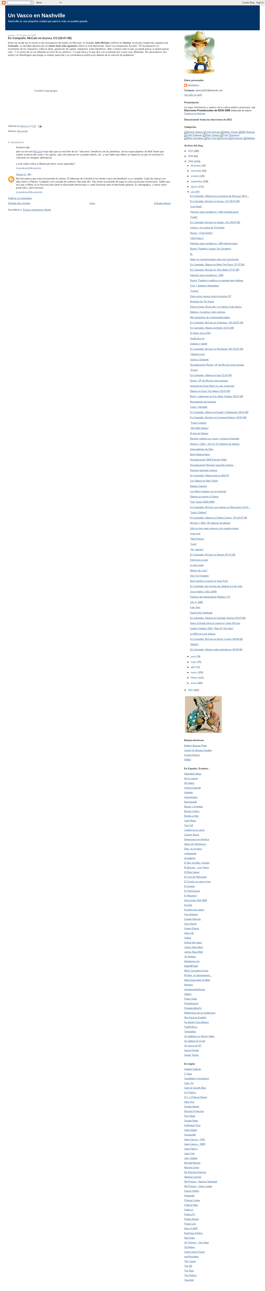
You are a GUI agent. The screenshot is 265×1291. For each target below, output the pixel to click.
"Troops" (194, 291)
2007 (191, 690)
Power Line (190, 1223)
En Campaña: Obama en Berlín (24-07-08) (212, 328)
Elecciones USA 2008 (195, 900)
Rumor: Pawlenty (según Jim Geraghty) (210, 248)
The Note (189, 1270)
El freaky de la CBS (200, 333)
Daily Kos (189, 1102)
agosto (194, 186)
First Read (189, 1116)
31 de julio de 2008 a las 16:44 (29, 192)
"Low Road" (196, 206)
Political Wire (191, 1205)
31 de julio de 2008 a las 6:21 (28, 168)
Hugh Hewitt (190, 1130)
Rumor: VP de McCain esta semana (209, 380)
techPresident (191, 1256)
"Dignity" (194, 644)
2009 (191, 156)
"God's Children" (198, 512)
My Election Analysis (195, 1172)
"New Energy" (197, 538)
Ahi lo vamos (191, 778)
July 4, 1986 (196, 602)
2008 (191, 161)
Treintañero (190, 1031)
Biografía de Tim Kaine (202, 301)
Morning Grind (191, 1167)
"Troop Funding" (198, 423)
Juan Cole (189, 1153)
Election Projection (194, 1111)
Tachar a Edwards (199, 359)
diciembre (196, 165)
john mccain (22, 131)
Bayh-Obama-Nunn (200, 454)
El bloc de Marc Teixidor (196, 863)
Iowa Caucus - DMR (194, 1144)
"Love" (193, 544)
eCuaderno (189, 858)
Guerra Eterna (191, 928)
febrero (195, 677)
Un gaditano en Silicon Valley (199, 1036)
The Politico (190, 1275)
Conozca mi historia (194, 113)
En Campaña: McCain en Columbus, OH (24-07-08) (216, 322)
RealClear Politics (193, 1233)
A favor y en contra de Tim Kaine (207, 227)
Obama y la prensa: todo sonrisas (207, 312)
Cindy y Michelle (198, 407)
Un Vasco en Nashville (36, 15)
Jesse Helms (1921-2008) (203, 591)
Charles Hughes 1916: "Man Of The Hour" (212, 628)
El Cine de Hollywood (195, 877)
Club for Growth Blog (195, 1088)
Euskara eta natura (194, 909)
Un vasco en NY (192, 1045)
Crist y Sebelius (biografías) (204, 285)
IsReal (187, 938)
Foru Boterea (191, 914)
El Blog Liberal (191, 872)
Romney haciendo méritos (203, 470)
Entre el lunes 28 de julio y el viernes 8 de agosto (216, 306)
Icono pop (195, 533)
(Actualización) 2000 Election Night (208, 459)
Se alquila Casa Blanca (196, 1022)
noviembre (196, 170)
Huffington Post (192, 1125)
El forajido (189, 886)
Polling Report (191, 1219)
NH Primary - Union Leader (198, 1186)
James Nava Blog (193, 947)
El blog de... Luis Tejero (196, 867)
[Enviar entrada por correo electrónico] (40, 126)
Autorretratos (191, 797)
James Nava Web (193, 952)
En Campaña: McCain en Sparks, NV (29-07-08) (215, 222)
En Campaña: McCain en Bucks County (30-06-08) (216, 639)
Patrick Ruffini (191, 1191)
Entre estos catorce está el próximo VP (210, 296)
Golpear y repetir (198, 343)
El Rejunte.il (190, 895)
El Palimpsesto (192, 891)
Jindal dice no (197, 338)
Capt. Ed (188, 1083)
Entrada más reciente (19, 203)
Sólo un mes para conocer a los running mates (214, 528)
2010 (191, 151)
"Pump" (194, 370)
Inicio (92, 203)
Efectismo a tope (199, 560)
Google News (191, 1120)
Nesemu (188, 984)
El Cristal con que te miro (197, 881)
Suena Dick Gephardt (201, 612)
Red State (189, 1238)
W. (191, 254)
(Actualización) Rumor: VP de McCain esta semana (217, 364)
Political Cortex (192, 1200)
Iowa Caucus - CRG (194, 1139)
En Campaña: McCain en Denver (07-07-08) (212, 554)
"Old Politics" (197, 238)
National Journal (192, 1177)
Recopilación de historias (203, 401)
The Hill (188, 1266)
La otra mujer (197, 565)
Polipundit (189, 1195)
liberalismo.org (191, 961)
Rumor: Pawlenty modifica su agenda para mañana (216, 280)
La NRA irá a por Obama (202, 634)
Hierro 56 (189, 933)
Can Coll (188, 825)
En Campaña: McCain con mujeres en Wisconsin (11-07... (220, 507)
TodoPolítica (190, 1027)
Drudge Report (191, 1106)
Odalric (188, 994)
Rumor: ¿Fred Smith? (201, 233)
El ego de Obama (199, 433)
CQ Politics (190, 1092)
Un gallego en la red (194, 1041)
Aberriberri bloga (192, 773)
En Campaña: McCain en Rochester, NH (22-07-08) (216, 349)
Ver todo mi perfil (193, 95)
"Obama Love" (197, 354)
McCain (38, 151)
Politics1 (188, 1209)
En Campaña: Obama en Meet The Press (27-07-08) (217, 264)
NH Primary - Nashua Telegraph (200, 1181)
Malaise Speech (198, 486)
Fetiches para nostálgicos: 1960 (206, 275)
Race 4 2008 (190, 1228)
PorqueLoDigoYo (193, 1008)
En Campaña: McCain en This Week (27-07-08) (214, 269)
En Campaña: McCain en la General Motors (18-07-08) (218, 417)
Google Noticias (192, 919)
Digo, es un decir (193, 848)
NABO (187, 759)
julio (193, 192)
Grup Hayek (190, 923)
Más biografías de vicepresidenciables (210, 317)
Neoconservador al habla (197, 980)
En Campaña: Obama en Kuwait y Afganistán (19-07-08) (219, 412)
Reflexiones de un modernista (199, 1013)
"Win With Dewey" (199, 428)
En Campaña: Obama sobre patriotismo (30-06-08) (216, 649)
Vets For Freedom (199, 575)
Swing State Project (194, 1252)
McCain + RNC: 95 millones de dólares (210, 523)
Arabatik (188, 792)
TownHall (189, 1280)
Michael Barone (192, 1163)
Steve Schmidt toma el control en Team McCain (215, 623)
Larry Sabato (191, 1158)
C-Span (188, 1073)
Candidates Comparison (196, 1078)
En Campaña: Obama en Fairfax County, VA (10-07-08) (218, 517)
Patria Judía (190, 998)
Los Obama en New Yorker (204, 480)
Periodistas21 (191, 1003)
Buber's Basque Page (195, 745)
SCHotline (189, 1247)
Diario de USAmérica (195, 844)
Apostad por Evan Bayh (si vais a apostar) (212, 386)
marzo (194, 672)
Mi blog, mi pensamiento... (198, 975)
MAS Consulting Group (196, 970)
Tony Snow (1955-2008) (202, 502)
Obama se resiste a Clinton (204, 496)
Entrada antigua (162, 203)
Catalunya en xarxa (194, 830)
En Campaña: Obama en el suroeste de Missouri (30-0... (219, 196)
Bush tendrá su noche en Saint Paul (209, 581)
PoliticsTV (189, 1214)
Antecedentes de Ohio (201, 449)
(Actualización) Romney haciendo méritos (211, 465)
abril (193, 667)
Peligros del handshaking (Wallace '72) (210, 597)
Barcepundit (190, 802)
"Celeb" (194, 217)
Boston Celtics (192, 811)
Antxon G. (21, 174)
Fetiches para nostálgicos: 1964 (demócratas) (214, 243)
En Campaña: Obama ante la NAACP (209, 475)
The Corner (190, 1261)
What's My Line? (198, 570)
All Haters (189, 783)
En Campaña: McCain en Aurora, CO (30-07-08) (215, 201)
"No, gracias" (197, 549)
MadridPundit (191, 966)
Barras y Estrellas (193, 806)
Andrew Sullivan (192, 1069)
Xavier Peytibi (191, 1050)
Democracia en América (196, 839)
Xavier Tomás (191, 1055)
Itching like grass (193, 942)
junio (193, 656)
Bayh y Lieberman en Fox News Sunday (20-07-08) (216, 396)
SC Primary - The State (196, 1242)
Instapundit (190, 1134)
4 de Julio (195, 607)
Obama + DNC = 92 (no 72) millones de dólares (215, 444)
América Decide (192, 788)
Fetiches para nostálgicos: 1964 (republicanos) (214, 212)
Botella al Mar (191, 816)
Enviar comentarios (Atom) (37, 209)
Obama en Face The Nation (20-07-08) (210, 391)
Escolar (188, 905)
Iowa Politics (191, 1148)
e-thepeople (190, 853)
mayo (194, 662)
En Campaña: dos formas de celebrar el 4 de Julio (216, 586)
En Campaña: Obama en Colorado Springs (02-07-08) (218, 618)
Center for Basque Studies (198, 750)
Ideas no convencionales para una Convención (214, 259)
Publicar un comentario (20, 198)
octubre (195, 176)
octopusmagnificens (194, 989)
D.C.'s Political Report (195, 1097)
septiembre (197, 181)
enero (194, 683)
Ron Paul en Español (195, 1017)
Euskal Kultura (192, 755)
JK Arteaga (190, 956)
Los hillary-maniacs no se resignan (208, 491)
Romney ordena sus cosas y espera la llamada (214, 438)
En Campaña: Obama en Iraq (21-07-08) (211, 375)
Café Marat (190, 820)
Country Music (191, 834)
